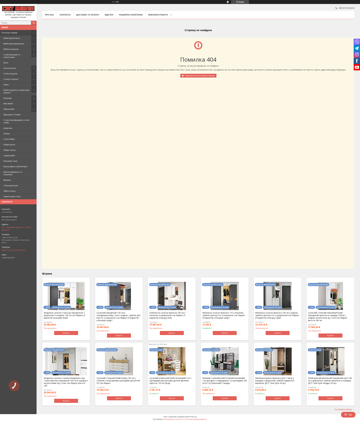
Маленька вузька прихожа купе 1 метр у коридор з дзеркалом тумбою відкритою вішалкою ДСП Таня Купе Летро (274, 380)
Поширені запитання (131, 15)
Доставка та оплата (87, 15)
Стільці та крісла (11, 79)
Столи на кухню (11, 73)
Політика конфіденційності (196, 419)
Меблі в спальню (11, 49)
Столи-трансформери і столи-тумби (17, 121)
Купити (66, 333)
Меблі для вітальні (12, 38)
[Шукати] (34, 23)
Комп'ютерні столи (12, 196)
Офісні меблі (9, 109)
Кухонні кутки (10, 68)
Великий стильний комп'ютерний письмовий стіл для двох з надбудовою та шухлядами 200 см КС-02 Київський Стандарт (224, 380)
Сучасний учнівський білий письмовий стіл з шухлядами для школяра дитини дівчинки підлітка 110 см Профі (170, 380)
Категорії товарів (9, 32)
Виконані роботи (158, 15)
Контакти (65, 15)
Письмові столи (10, 161)
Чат (350, 415)
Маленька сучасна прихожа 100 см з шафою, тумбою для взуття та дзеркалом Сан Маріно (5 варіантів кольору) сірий (277, 315)
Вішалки (7, 180)
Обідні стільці (9, 150)
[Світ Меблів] (18, 8)
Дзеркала (8, 128)
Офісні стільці (9, 191)
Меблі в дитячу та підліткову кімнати (16, 91)
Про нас (49, 15)
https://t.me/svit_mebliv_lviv (13, 250)
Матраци (8, 98)
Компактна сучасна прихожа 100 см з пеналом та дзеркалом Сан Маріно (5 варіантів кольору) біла (167, 315)
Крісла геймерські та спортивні (13, 173)
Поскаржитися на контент (174, 419)
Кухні (6, 62)
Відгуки (109, 15)
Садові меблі (9, 155)
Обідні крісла (9, 144)
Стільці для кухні (11, 185)
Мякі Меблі (8, 103)
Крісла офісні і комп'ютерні (15, 166)
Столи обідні (9, 139)
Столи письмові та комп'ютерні (12, 55)
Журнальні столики (12, 114)
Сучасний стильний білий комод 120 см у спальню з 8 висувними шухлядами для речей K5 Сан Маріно (118, 380)
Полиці (7, 133)
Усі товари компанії (343, 409)
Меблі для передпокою (14, 43)
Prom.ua (193, 417)
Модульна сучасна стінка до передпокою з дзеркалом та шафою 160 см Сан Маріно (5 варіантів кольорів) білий (64, 315)
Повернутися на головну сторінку (200, 75)
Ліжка (6, 84)
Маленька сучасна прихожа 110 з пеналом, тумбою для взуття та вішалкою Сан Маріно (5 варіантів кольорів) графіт (223, 315)
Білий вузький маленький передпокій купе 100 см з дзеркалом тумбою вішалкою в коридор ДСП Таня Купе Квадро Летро (330, 380)
